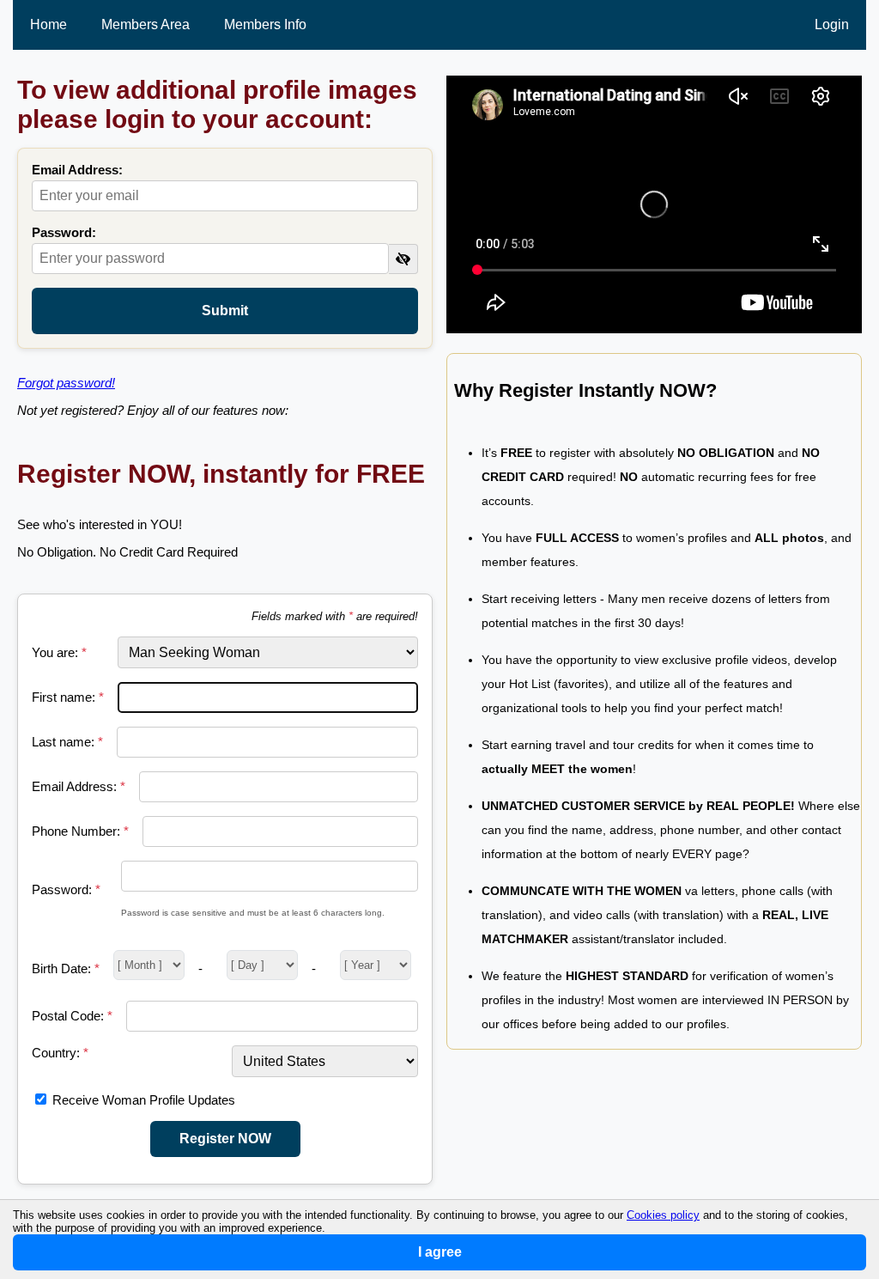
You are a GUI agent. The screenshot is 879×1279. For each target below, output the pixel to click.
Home (48, 24)
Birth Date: (66, 968)
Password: (64, 232)
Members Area (145, 24)
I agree (440, 1252)
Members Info (265, 24)
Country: (60, 1052)
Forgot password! (66, 382)
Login (832, 24)
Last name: (67, 741)
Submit (225, 310)
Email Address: (77, 169)
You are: (59, 652)
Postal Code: (72, 1015)
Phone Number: (80, 831)
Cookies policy (663, 1215)
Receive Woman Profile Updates (143, 1100)
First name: (68, 697)
